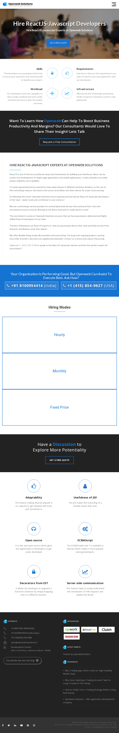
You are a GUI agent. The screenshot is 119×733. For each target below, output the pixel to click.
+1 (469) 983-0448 (28, 245)
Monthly (59, 371)
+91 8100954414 (33, 285)
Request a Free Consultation (59, 142)
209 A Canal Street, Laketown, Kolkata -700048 (31, 650)
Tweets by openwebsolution (76, 654)
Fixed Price (59, 407)
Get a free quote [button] (58, 43)
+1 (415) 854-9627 (90, 285)
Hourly (59, 335)
